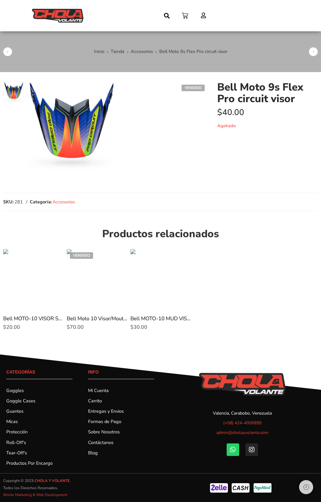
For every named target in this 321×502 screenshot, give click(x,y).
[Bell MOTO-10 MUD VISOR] (160, 279)
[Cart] (185, 15)
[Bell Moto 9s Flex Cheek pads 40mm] (313, 51)
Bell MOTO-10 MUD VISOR (160, 318)
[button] (167, 16)
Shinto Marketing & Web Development (35, 494)
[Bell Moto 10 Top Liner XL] (7, 51)
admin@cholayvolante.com (242, 433)
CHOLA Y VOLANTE (52, 480)
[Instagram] (251, 449)
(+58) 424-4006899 (242, 423)
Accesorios (142, 51)
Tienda (117, 51)
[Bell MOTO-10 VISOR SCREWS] (33, 279)
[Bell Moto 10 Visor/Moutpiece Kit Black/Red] (97, 279)
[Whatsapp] (233, 449)
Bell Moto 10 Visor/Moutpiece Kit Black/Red (97, 318)
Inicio (99, 51)
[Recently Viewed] (306, 487)
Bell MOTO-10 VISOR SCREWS (33, 318)
